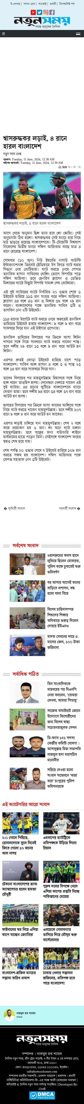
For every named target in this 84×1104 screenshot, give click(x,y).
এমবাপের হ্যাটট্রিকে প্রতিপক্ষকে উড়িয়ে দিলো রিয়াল (59, 843)
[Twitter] (39, 14)
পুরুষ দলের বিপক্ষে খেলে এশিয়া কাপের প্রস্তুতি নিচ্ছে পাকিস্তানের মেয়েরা (61, 892)
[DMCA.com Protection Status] (42, 1099)
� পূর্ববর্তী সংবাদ (14, 509)
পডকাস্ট (42, 4)
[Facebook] (45, 14)
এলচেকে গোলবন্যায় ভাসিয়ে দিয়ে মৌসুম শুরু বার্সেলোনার (60, 935)
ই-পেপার (15, 4)
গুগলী (53, 4)
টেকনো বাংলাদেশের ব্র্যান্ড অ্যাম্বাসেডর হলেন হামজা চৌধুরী (19, 889)
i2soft (42, 1089)
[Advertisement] (42, 81)
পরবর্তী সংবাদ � (69, 509)
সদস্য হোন (29, 4)
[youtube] (33, 14)
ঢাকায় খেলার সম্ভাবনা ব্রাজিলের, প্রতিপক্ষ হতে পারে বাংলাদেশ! (59, 978)
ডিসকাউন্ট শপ (67, 4)
